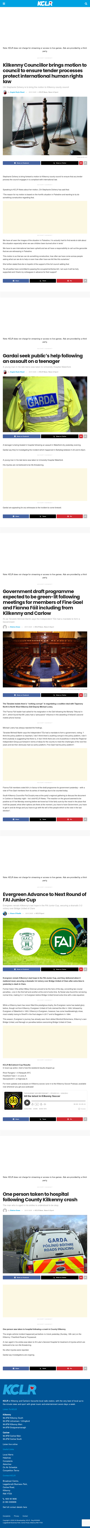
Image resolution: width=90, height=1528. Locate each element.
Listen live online (10, 1444)
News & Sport (53, 92)
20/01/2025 (32, 92)
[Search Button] (86, 3)
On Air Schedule (10, 1467)
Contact (25, 1516)
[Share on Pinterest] (81, 163)
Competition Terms (11, 1470)
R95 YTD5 (7, 1493)
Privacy (16, 1516)
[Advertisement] (45, 26)
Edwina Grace (15, 627)
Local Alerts (8, 1454)
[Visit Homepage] (44, 3)
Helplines (7, 1457)
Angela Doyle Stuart (17, 92)
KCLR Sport (40, 913)
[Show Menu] (4, 3)
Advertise (7, 1463)
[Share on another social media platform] (85, 163)
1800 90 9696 (10, 1498)
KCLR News (43, 92)
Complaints (8, 1460)
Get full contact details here (15, 1506)
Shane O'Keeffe (15, 913)
